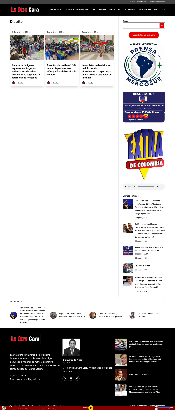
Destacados (55, 9)
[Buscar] (164, 9)
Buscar (125, 21)
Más (155, 9)
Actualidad (68, 9)
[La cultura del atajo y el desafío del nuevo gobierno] (92, 315)
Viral (120, 9)
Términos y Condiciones (138, 2)
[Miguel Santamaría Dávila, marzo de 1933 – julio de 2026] (53, 315)
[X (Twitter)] (71, 378)
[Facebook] (64, 378)
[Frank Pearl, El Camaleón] (121, 375)
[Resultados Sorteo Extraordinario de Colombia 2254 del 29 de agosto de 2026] (128, 251)
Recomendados (83, 9)
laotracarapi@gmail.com (29, 379)
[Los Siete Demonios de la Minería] (132, 315)
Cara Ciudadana (99, 9)
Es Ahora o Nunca (142, 266)
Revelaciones (145, 9)
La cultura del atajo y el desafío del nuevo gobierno (110, 315)
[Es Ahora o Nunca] (128, 268)
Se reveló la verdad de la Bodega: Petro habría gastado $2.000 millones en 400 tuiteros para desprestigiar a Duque (145, 359)
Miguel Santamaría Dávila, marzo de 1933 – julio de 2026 (72, 315)
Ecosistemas (131, 9)
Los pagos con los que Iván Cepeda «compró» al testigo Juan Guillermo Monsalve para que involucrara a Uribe (144, 389)
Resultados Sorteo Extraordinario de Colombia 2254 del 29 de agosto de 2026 (149, 250)
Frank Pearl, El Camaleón (139, 374)
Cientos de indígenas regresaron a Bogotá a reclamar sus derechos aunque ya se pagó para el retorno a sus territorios (26, 71)
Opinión (112, 9)
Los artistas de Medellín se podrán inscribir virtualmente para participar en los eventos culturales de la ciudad (97, 71)
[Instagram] (77, 378)
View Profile (66, 363)
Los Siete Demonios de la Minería (149, 315)
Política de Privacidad (157, 2)
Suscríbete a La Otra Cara (144, 35)
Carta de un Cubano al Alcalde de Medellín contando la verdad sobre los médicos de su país (146, 344)
